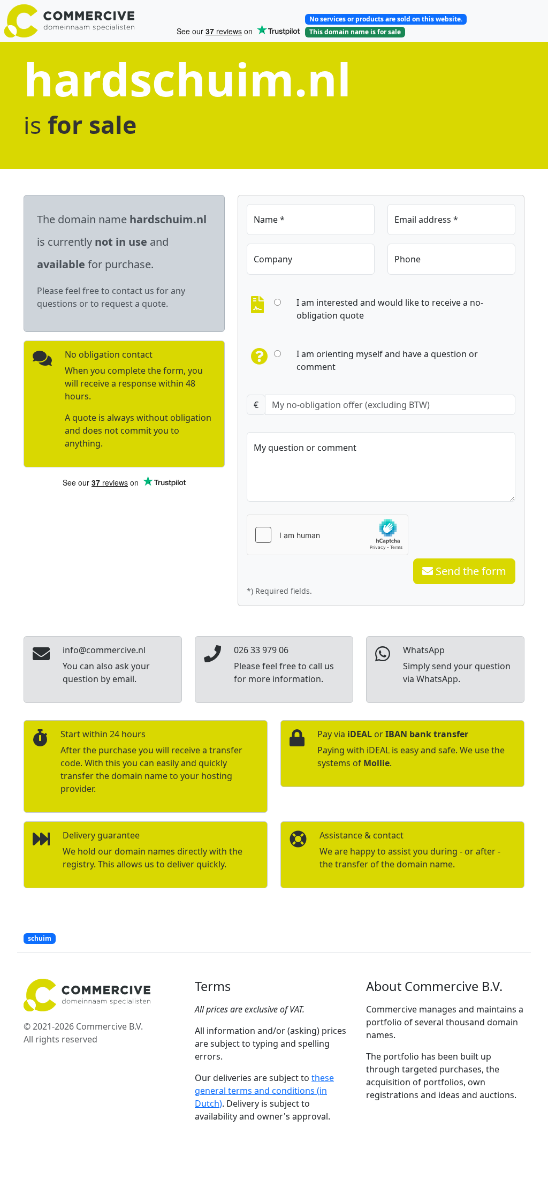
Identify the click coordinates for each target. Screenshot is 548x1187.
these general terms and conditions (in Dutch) (264, 1090)
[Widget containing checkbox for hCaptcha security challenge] (327, 535)
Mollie (376, 763)
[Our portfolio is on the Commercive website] (85, 20)
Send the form (469, 571)
